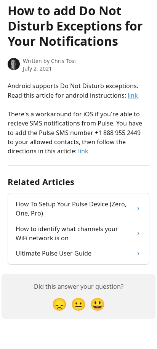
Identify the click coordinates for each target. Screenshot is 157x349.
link (133, 95)
